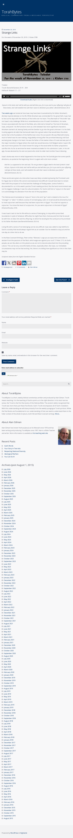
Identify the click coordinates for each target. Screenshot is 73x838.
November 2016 (9, 778)
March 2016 (8, 799)
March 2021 (8, 637)
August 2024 (8, 532)
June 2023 (7, 564)
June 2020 (7, 661)
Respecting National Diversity (14, 451)
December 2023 (9, 553)
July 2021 (7, 626)
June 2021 (7, 629)
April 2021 (7, 634)
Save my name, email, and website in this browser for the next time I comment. (29, 355)
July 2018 (7, 724)
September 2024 (10, 529)
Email (4, 333)
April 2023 (7, 569)
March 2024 (8, 545)
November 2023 (9, 556)
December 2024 (9, 521)
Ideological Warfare (11, 454)
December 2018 (9, 710)
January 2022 (8, 610)
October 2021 (9, 618)
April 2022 (7, 602)
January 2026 (8, 486)
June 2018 (7, 726)
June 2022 (7, 597)
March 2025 (8, 513)
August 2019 (8, 688)
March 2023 (8, 572)
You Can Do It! (9, 457)
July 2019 (7, 691)
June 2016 (7, 791)
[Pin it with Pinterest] (19, 263)
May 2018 (7, 729)
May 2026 (7, 475)
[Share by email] (29, 263)
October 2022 (9, 586)
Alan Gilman (33, 267)
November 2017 (9, 745)
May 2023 (7, 567)
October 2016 (9, 780)
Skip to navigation (3, 4)
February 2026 (9, 483)
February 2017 (9, 770)
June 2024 (7, 537)
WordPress (14, 833)
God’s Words (8, 446)
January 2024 (8, 550)
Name (4, 322)
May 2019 (7, 697)
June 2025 (7, 504)
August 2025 (8, 499)
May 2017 (7, 762)
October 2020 (9, 651)
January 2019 (8, 707)
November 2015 (9, 810)
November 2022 (9, 583)
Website (5, 343)
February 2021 (9, 640)
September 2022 (10, 588)
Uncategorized (8, 267)
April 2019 (7, 699)
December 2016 (9, 775)
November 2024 (9, 523)
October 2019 (9, 683)
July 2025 (7, 502)
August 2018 (8, 721)
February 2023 (9, 575)
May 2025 (7, 507)
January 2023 (8, 578)
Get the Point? (61, 280)
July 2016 (7, 789)
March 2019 (8, 702)
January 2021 (8, 642)
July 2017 (7, 756)
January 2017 (8, 772)
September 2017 (10, 751)
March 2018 (8, 734)
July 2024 (7, 534)
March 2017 (8, 767)
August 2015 (8, 818)
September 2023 (10, 561)
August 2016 (8, 786)
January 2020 (8, 675)
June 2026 (7, 472)
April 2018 (7, 732)
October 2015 (9, 813)
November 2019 (9, 680)
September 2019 (10, 686)
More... (57, 414)
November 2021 (9, 615)
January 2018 (8, 740)
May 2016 (7, 794)
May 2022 (7, 599)
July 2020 (7, 659)
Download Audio (26, 100)
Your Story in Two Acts (12, 448)
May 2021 (7, 632)
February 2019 (9, 705)
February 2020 (9, 672)
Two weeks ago (7, 113)
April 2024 (7, 542)
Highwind (23, 833)
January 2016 (8, 805)
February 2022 (9, 607)
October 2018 (9, 716)
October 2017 (9, 748)
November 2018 (9, 713)
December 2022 (9, 580)
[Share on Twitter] (9, 263)
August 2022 (8, 591)
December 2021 (9, 613)
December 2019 (9, 678)
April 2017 (7, 764)
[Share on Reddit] (14, 263)
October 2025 (9, 494)
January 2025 (8, 518)
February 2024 (9, 548)
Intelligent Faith (12, 280)
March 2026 (8, 480)
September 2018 (10, 718)
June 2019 (7, 694)
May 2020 (7, 664)
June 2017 (7, 759)
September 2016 (10, 783)
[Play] (4, 96)
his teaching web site (40, 433)
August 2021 (8, 624)
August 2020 (8, 656)
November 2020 (9, 648)
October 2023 (9, 559)
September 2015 (10, 816)
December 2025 (9, 488)
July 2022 (7, 594)
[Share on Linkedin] (24, 263)
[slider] (67, 96)
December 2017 (9, 743)
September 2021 (10, 621)
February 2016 (9, 802)
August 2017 (8, 753)
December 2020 (9, 645)
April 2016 (7, 797)
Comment (6, 292)
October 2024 (9, 526)
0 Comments (21, 267)
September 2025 (10, 496)
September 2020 (10, 653)
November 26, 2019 (10, 29)
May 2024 (7, 540)
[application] (36, 96)
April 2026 (7, 477)
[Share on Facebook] (4, 263)
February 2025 (9, 515)
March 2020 (8, 670)
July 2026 (7, 469)
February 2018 (9, 737)
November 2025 (9, 491)
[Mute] (63, 96)
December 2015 (9, 808)
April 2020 (7, 667)
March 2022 (8, 605)
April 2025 (7, 510)
